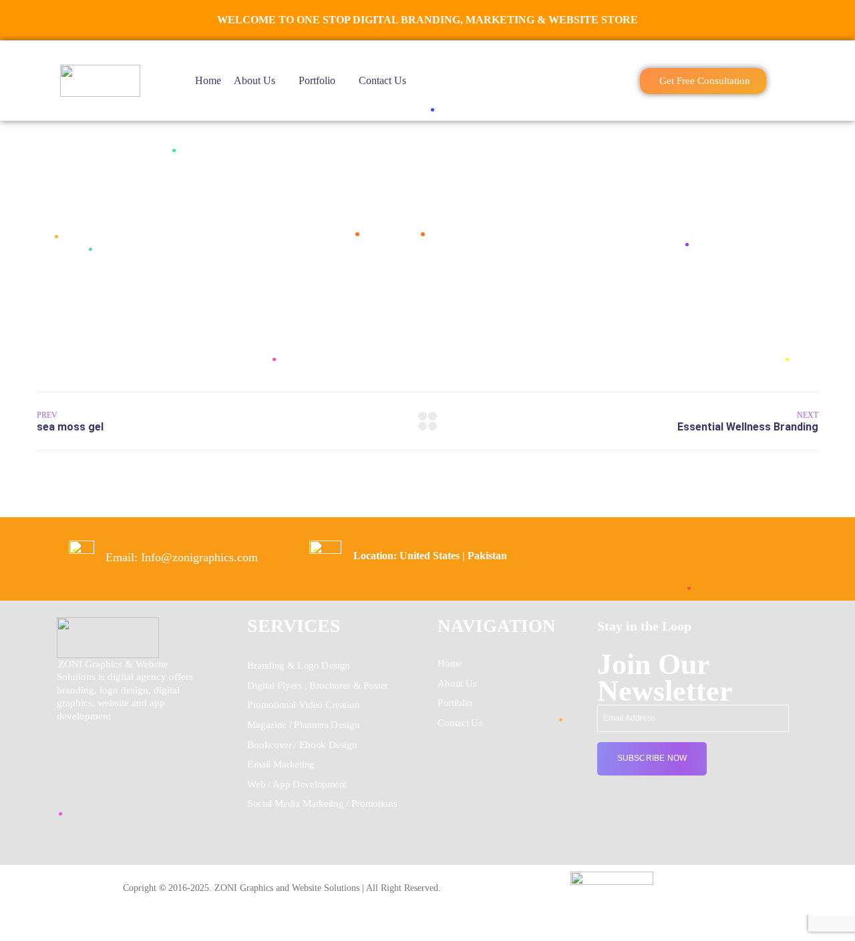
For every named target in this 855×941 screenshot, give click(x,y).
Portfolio (317, 80)
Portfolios (389, 233)
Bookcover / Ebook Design (302, 744)
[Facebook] (667, 880)
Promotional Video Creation (303, 704)
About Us (254, 80)
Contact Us (382, 80)
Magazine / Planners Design (303, 724)
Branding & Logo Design (298, 665)
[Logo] (100, 81)
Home (208, 80)
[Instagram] (684, 880)
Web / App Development (297, 784)
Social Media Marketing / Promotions (322, 803)
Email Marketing (281, 764)
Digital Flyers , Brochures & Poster (317, 684)
